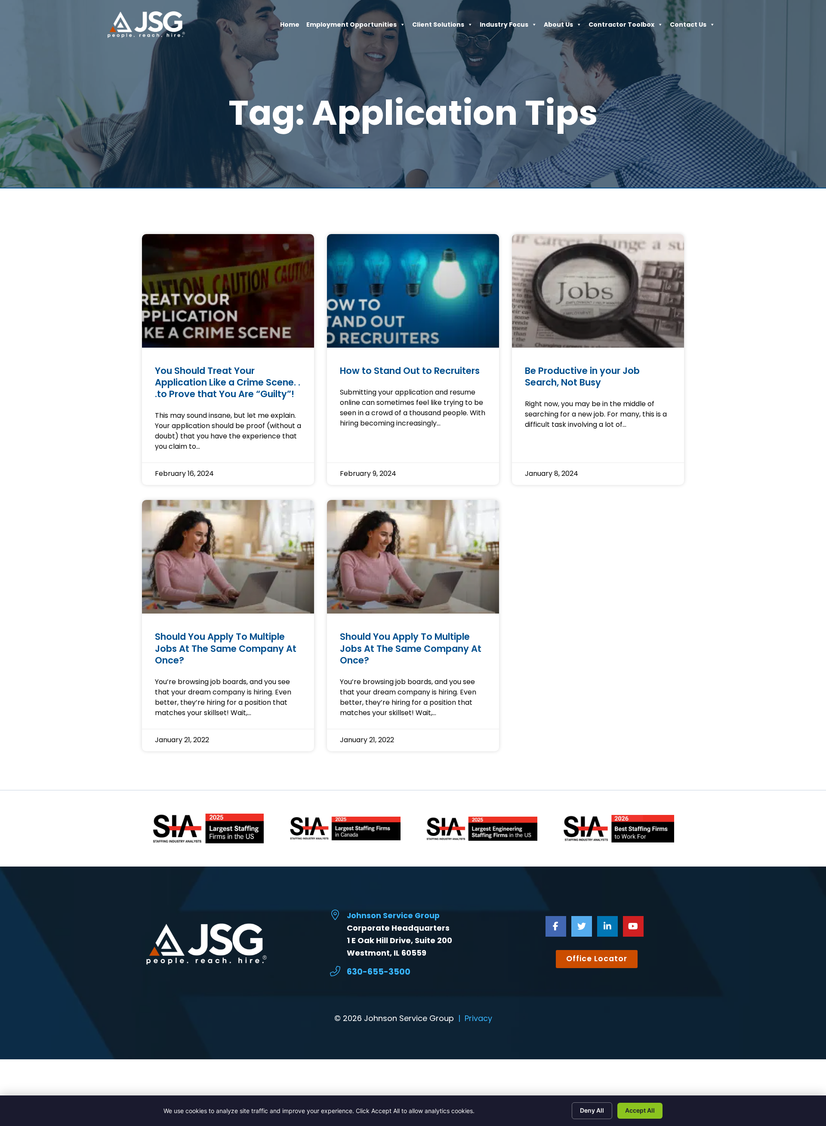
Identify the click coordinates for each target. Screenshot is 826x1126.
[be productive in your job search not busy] (598, 291)
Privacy (478, 1018)
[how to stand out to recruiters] (413, 291)
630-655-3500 (378, 972)
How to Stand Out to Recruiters (410, 370)
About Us (558, 26)
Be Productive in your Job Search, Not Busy (582, 376)
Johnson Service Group (393, 915)
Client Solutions (438, 26)
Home (289, 26)
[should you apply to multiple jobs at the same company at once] (228, 557)
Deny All (592, 1110)
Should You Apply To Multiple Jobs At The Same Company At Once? (225, 648)
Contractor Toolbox (621, 26)
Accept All (640, 1110)
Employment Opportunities (351, 26)
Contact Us (688, 26)
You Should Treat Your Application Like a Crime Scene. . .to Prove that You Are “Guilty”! (227, 382)
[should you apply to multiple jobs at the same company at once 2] (413, 557)
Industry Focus (504, 26)
